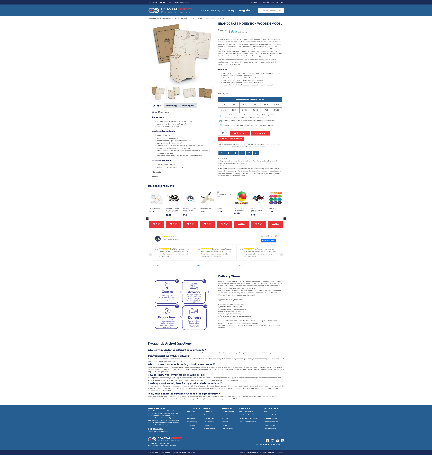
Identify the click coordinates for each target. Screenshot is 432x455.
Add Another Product (231, 139)
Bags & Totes (191, 429)
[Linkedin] (242, 153)
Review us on (267, 240)
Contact (254, 2)
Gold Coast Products (246, 415)
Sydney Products (270, 411)
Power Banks (209, 422)
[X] (221, 153)
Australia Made (227, 429)
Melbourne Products (271, 415)
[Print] (256, 153)
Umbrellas (208, 411)
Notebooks (191, 411)
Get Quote (260, 133)
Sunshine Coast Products (248, 418)
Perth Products (269, 425)
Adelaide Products (271, 418)
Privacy (242, 453)
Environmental (253, 453)
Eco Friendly (228, 10)
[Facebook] (228, 153)
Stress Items (191, 425)
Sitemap (280, 453)
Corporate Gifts (209, 429)
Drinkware (208, 415)
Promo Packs (226, 425)
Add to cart (240, 133)
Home (150, 18)
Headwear (208, 425)
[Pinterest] (249, 153)
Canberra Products (271, 422)
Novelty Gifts (191, 418)
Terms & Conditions (267, 453)
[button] (281, 2)
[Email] (235, 153)
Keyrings (190, 415)
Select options (241, 224)
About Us (204, 10)
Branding (215, 10)
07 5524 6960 (158, 429)
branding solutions (245, 125)
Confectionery (192, 422)
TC (224, 165)
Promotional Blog (228, 411)
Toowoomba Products (247, 422)
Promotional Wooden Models (237, 163)
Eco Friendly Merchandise (186, 18)
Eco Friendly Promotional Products (165, 18)
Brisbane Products (246, 411)
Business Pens (209, 418)
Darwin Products (270, 429)
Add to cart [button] (207, 224)
